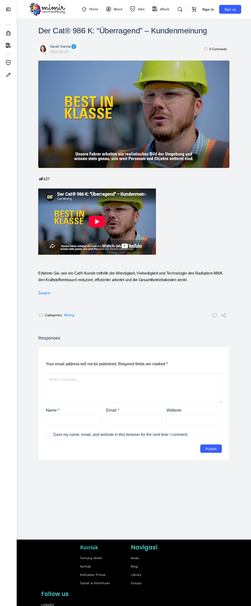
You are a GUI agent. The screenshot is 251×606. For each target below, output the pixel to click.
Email (112, 410)
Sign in (208, 9)
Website (173, 410)
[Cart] (194, 9)
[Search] (180, 9)
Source (44, 293)
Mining (69, 315)
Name (53, 410)
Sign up (230, 9)
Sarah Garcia (60, 46)
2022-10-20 (59, 52)
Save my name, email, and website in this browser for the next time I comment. (120, 434)
